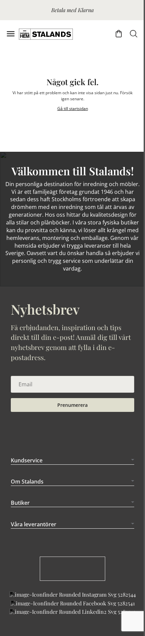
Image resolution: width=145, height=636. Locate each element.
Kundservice (26, 460)
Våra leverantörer (33, 524)
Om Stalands (27, 481)
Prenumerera (72, 405)
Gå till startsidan (72, 108)
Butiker (20, 502)
